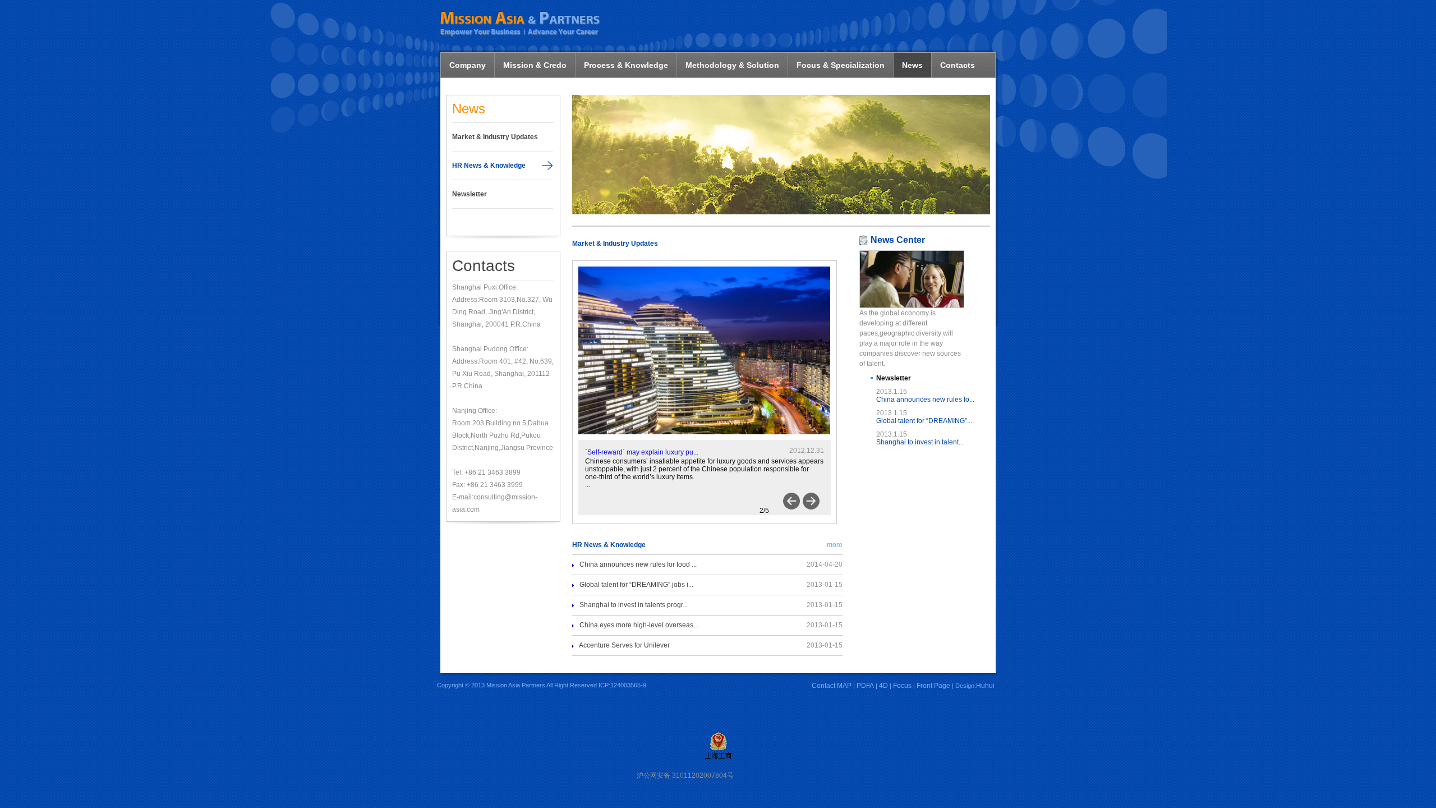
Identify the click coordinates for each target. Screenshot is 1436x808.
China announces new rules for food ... (638, 564)
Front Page (933, 686)
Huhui (985, 686)
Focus (902, 686)
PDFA (865, 686)
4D (883, 686)
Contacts (957, 65)
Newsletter (469, 194)
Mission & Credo (535, 65)
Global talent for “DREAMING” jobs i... (636, 585)
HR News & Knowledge (489, 165)
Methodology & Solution (732, 65)
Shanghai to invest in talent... (920, 442)
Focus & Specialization (841, 65)
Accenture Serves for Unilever (624, 645)
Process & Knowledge (626, 65)
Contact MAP (832, 686)
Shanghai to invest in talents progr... (633, 605)
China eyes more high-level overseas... (638, 625)
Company (467, 65)
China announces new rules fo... (925, 399)
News (912, 65)
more (835, 545)
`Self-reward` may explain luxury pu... (641, 452)
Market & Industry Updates (495, 137)
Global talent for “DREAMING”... (924, 421)
